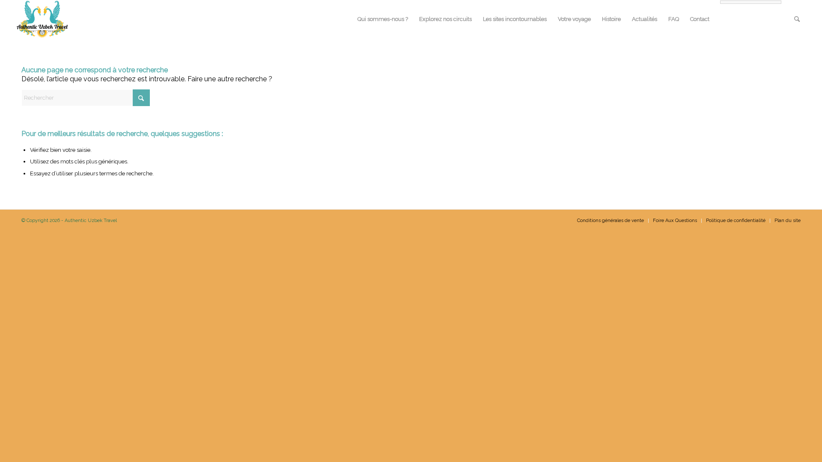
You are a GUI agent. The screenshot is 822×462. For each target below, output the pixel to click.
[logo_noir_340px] (42, 19)
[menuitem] (383, 19)
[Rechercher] (797, 19)
